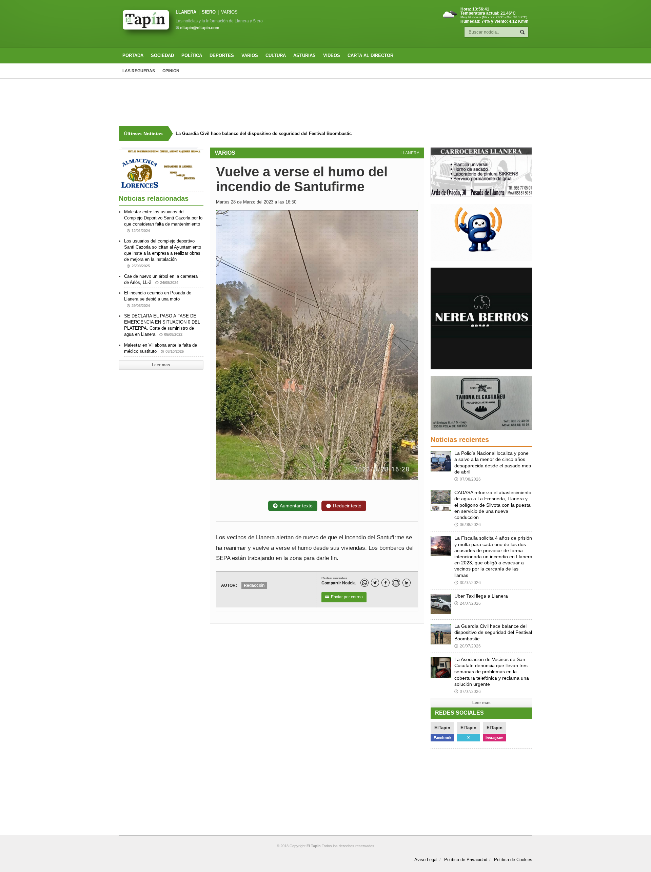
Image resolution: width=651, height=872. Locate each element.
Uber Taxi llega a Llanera (481, 596)
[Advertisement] (325, 102)
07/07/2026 (467, 691)
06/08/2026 (467, 524)
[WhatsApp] (364, 582)
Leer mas (161, 365)
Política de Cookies (513, 859)
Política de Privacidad (465, 859)
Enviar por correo (344, 597)
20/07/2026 (467, 646)
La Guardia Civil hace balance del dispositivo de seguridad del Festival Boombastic (264, 133)
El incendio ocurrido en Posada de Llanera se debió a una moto (157, 298)
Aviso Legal (425, 859)
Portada (132, 55)
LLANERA (186, 12)
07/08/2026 (467, 479)
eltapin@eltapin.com (199, 27)
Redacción (254, 585)
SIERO (209, 12)
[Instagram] (396, 582)
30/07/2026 (467, 582)
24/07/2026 (467, 603)
